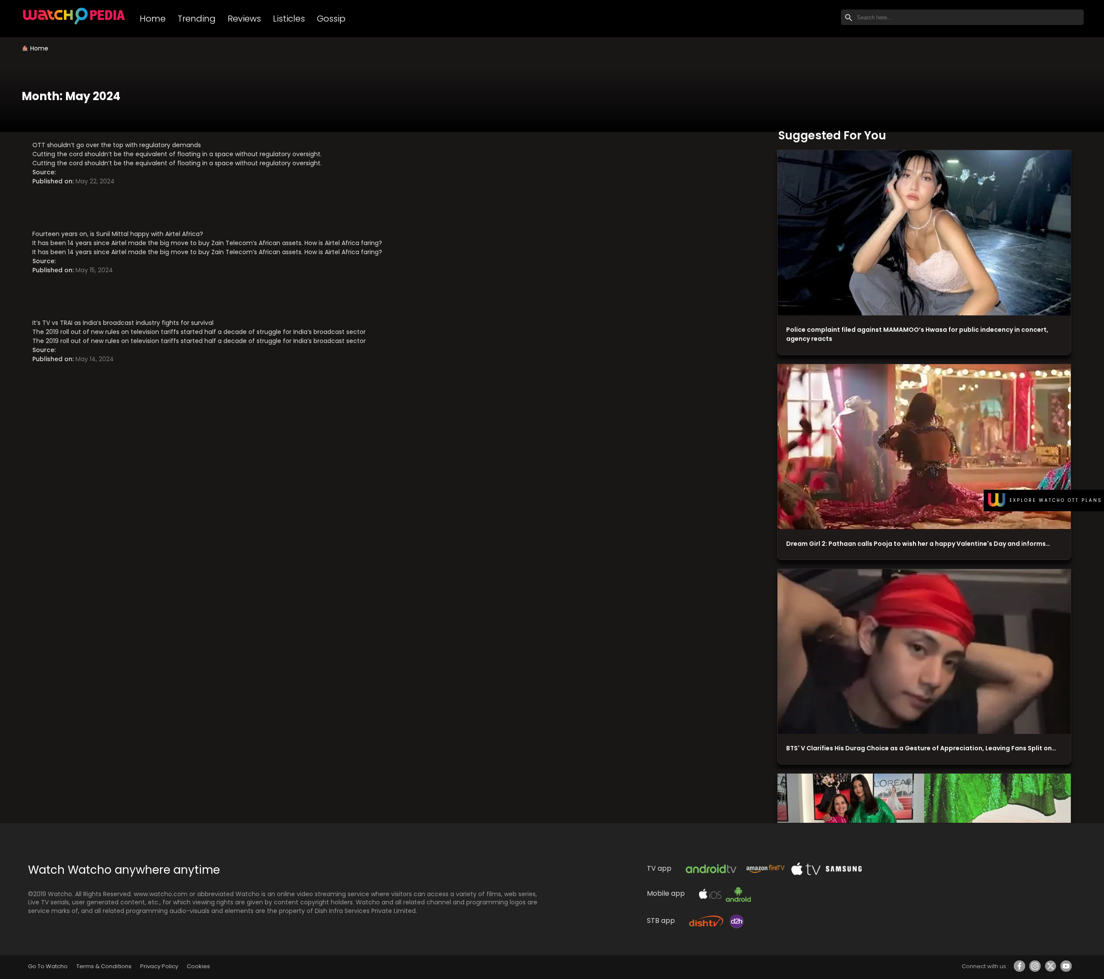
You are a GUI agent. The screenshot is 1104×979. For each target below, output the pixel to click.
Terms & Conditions (103, 966)
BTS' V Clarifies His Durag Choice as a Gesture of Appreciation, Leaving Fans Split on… (921, 748)
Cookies (198, 966)
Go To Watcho (48, 966)
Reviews (244, 19)
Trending (197, 19)
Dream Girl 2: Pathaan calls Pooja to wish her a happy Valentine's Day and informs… (918, 543)
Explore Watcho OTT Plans (1056, 500)
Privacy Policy (159, 966)
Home (153, 19)
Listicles (289, 19)
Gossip (331, 19)
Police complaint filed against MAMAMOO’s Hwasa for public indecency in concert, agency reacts (917, 334)
